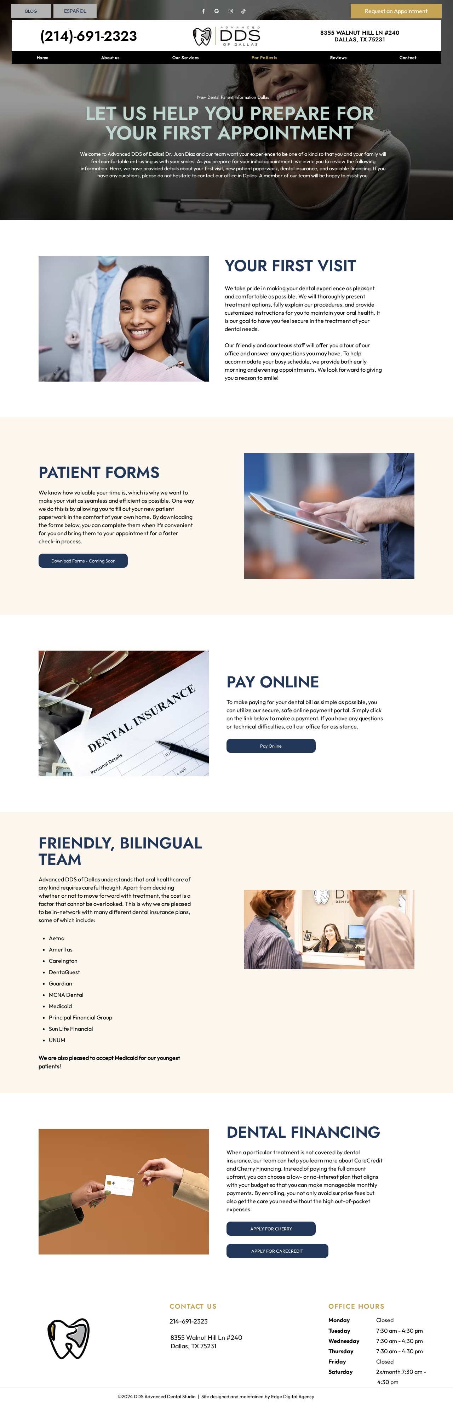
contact (205, 175)
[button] (83, 561)
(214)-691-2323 (88, 36)
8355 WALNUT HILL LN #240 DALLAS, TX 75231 (359, 36)
